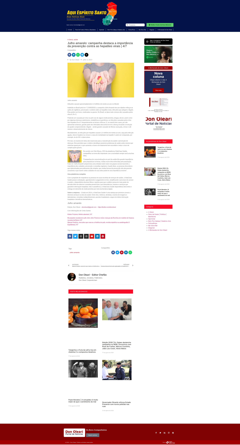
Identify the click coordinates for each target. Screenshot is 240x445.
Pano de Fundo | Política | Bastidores (85, 29)
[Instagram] (80, 236)
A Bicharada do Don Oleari (165, 29)
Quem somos (70, 25)
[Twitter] (75, 236)
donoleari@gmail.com (79, 25)
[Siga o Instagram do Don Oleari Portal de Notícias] (147, 41)
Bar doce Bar (142, 29)
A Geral (70, 29)
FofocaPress (131, 29)
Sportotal (101, 29)
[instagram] (168, 432)
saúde (76, 39)
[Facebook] (70, 236)
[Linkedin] (97, 236)
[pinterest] (173, 432)
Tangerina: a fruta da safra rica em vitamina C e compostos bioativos (82, 351)
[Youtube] (91, 236)
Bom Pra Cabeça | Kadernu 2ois (116, 29)
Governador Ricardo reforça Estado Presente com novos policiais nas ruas (116, 404)
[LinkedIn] (164, 432)
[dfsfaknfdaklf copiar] (158, 62)
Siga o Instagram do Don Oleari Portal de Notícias (159, 41)
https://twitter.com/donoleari (107, 207)
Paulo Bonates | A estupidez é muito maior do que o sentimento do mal (83, 401)
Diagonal (152, 29)
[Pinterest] (102, 236)
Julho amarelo (75, 252)
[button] (69, 55)
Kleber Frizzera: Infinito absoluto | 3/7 (80, 214)
